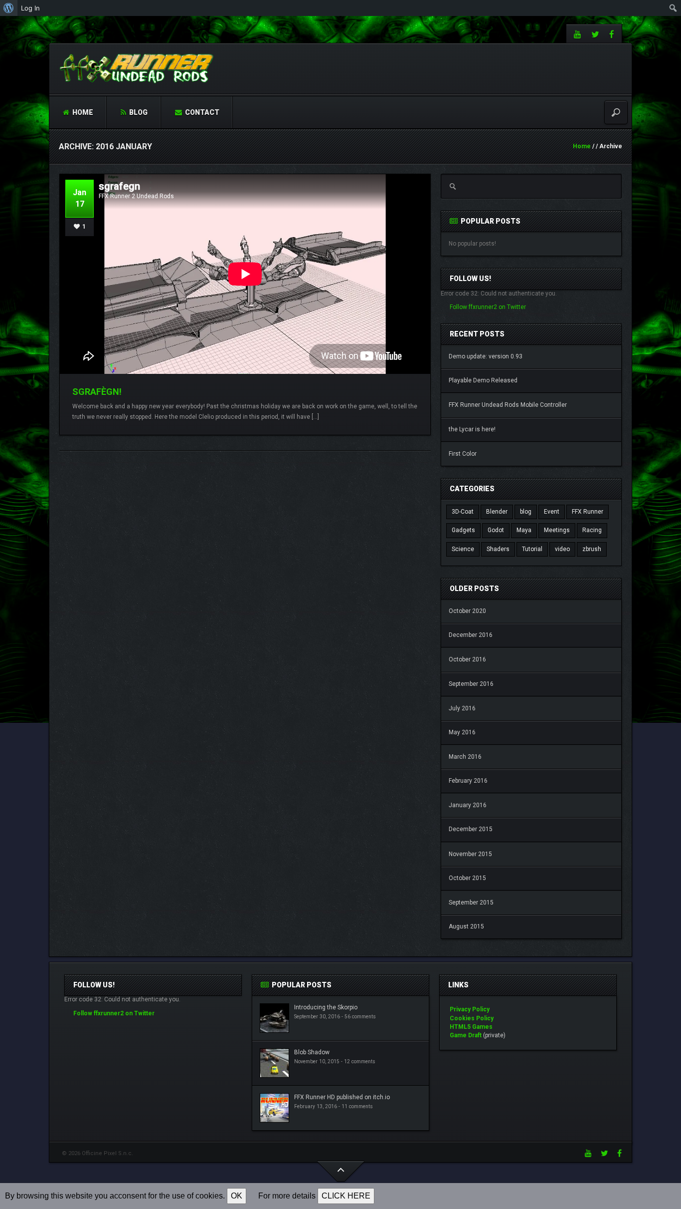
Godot (496, 530)
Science (463, 549)
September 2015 (471, 902)
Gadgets (463, 530)
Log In (30, 8)
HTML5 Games (471, 1026)
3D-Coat (463, 511)
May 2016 (462, 732)
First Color (463, 453)
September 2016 (471, 683)
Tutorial (532, 549)
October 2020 (467, 610)
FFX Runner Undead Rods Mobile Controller (508, 404)
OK (236, 1196)
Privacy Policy (470, 1009)
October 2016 (467, 659)
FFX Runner (587, 511)
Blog (138, 112)
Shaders (498, 549)
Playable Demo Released (483, 380)
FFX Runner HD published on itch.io (342, 1097)
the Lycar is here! (472, 429)
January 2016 (468, 805)
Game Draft (466, 1035)
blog (525, 511)
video (562, 549)
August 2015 (466, 926)
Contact (201, 112)
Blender (497, 511)
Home (82, 112)
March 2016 (465, 756)
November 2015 (470, 854)
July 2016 (462, 708)
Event (551, 511)
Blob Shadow (312, 1052)
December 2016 (471, 634)
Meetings (557, 530)
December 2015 (471, 829)
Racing (592, 530)
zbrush (591, 549)
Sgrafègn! (97, 391)
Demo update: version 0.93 (485, 356)
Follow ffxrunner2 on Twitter (488, 306)
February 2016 (468, 780)
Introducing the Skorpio (325, 1007)
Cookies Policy (472, 1018)
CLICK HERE (346, 1196)
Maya (523, 530)
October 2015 (467, 878)
